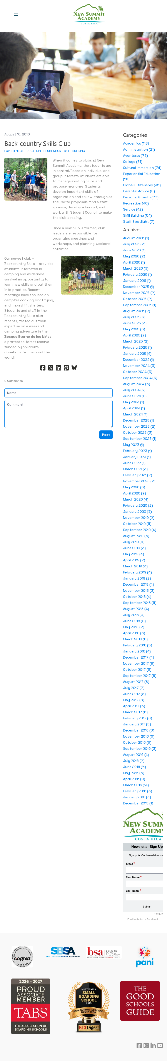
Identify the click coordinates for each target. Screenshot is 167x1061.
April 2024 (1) (134, 408)
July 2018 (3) (133, 615)
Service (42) (133, 209)
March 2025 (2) (136, 341)
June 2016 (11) (134, 766)
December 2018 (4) (138, 584)
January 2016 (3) (137, 797)
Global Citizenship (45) (142, 185)
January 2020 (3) (137, 511)
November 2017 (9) (138, 663)
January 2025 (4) (137, 353)
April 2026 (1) (134, 262)
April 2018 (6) (134, 633)
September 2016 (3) (139, 748)
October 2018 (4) (137, 596)
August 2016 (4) (136, 754)
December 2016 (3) (138, 730)
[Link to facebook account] (139, 1045)
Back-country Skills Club (37, 144)
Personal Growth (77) (141, 197)
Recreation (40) (136, 203)
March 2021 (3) (135, 469)
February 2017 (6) (137, 718)
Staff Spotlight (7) (138, 221)
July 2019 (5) (133, 542)
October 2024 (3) (137, 371)
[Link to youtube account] (160, 1045)
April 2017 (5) (134, 706)
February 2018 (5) (137, 645)
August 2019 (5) (136, 536)
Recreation (52, 151)
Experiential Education (22, 151)
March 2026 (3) (136, 268)
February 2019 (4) (137, 572)
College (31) (132, 161)
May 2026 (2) (134, 256)
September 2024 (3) (140, 378)
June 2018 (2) (134, 621)
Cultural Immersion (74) (142, 167)
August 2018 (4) (136, 608)
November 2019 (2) (138, 517)
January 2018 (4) (137, 651)
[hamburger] (16, 14)
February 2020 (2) (138, 505)
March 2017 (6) (135, 712)
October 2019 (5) (137, 523)
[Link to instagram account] (146, 1045)
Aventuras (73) (135, 155)
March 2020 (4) (135, 499)
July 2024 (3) (134, 390)
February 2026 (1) (137, 274)
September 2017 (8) (139, 675)
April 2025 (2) (134, 335)
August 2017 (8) (136, 681)
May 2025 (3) (134, 329)
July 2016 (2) (133, 760)
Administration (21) (139, 149)
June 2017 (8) (134, 694)
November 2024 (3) (139, 365)
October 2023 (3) (137, 432)
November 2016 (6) (138, 736)
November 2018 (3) (138, 590)
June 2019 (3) (134, 548)
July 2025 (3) (134, 317)
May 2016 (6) (133, 773)
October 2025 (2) (137, 299)
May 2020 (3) (134, 487)
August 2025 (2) (136, 311)
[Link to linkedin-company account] (153, 1045)
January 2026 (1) (137, 280)
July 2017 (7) (133, 687)
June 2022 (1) (134, 463)
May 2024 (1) (133, 402)
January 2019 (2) (137, 578)
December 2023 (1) (138, 420)
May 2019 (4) (133, 554)
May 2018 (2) (133, 627)
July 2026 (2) (134, 244)
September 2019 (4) (139, 529)
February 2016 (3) (137, 791)
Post (106, 434)
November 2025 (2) (139, 292)
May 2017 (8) (133, 700)
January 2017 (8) (137, 724)
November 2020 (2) (139, 481)
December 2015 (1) (138, 803)
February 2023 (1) (137, 450)
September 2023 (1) (139, 438)
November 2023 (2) (139, 426)
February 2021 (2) (137, 475)
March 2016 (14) (136, 785)
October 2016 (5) (137, 742)
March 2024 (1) (135, 414)
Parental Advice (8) (139, 191)
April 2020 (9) (134, 493)
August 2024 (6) (136, 384)
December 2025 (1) (138, 286)
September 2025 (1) (139, 305)
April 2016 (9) (134, 779)
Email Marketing (135, 919)
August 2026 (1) (136, 238)
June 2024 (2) (135, 396)
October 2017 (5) (137, 669)
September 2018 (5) (139, 602)
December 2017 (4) (138, 657)
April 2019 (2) (134, 560)
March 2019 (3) (135, 566)
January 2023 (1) (137, 457)
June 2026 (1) (134, 250)
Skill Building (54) (137, 215)
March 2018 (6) (135, 639)
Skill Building (74, 151)
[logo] (89, 14)
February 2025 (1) (137, 347)
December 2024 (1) (138, 359)
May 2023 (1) (133, 444)
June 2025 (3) (135, 323)
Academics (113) (136, 143)
